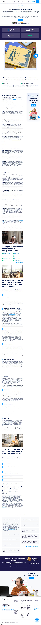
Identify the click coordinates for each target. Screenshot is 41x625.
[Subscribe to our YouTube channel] (11, 610)
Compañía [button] (17, 1)
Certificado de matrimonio (6, 258)
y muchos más (19, 262)
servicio (14, 99)
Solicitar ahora (37, 1)
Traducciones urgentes (23, 614)
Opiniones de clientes (29, 610)
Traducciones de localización (16, 611)
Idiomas (8, 3)
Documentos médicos (17, 258)
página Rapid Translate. (12, 460)
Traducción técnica (22, 616)
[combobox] (2, 624)
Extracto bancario (16, 253)
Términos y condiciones (36, 604)
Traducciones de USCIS (23, 601)
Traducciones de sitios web (23, 611)
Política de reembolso (29, 603)
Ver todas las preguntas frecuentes (32, 546)
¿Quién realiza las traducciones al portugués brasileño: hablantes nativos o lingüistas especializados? (29, 525)
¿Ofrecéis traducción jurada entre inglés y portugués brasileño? (9, 534)
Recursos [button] (13, 1)
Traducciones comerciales (16, 605)
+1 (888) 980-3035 (36, 609)
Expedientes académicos (6, 253)
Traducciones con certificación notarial (16, 608)
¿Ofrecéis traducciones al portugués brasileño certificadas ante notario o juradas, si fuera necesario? (10, 550)
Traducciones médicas (16, 615)
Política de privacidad (35, 607)
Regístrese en (29, 1)
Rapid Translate (4, 3)
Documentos (23, 608)
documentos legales (12, 314)
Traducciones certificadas (16, 601)
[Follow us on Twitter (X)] (5, 610)
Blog (28, 613)
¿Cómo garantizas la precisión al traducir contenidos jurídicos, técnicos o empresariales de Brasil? (29, 530)
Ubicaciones (36, 600)
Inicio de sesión (24, 1)
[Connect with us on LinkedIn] (7, 610)
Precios (21, 1)
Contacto (28, 614)
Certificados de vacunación (17, 260)
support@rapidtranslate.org (6, 606)
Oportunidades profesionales (36, 602)
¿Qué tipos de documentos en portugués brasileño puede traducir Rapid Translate (9, 519)
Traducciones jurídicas (16, 613)
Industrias (22, 617)
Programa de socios (29, 608)
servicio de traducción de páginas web (17, 391)
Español (2, 624)
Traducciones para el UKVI (23, 605)
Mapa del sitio (29, 615)
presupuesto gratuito (12, 529)
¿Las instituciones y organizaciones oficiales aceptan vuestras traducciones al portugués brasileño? (10, 545)
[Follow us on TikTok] (9, 610)
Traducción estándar (15, 603)
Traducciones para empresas (17, 617)
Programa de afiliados (29, 606)
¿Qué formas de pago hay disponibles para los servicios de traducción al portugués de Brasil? (29, 542)
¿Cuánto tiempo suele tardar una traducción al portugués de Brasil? (10, 539)
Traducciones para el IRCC (23, 603)
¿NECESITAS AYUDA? (37, 620)
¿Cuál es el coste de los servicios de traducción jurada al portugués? (28, 519)
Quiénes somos (29, 600)
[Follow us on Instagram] (2, 610)
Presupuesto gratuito (33, 1)
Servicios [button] (9, 1)
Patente (4, 260)
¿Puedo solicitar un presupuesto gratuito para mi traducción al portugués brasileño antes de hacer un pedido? (29, 536)
